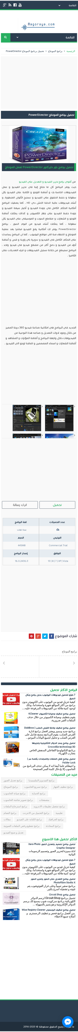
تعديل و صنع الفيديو (13, 832)
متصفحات (44, 800)
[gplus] (4, 5)
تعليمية (59, 813)
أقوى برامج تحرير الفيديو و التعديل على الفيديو (45, 181)
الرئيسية (70, 51)
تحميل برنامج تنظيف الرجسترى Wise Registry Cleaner (48, 909)
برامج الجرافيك (56, 819)
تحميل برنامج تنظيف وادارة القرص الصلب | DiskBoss (49, 727)
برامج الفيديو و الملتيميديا (42, 780)
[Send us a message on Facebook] (67, 1021)
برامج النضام (10, 813)
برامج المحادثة (53, 826)
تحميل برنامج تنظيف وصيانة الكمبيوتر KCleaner (52, 713)
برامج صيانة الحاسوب (15, 793)
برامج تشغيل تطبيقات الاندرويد (49, 806)
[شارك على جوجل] (38, 636)
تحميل (57, 505)
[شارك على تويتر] (45, 636)
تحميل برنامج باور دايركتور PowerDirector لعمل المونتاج (39, 167)
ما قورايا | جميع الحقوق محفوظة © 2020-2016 (48, 1026)
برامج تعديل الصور (13, 780)
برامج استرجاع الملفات (15, 806)
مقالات (7, 819)
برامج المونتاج (55, 51)
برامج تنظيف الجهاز (63, 786)
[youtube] (20, 5)
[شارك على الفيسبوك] (51, 636)
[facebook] (14, 5)
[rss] (10, 5)
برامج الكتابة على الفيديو (29, 819)
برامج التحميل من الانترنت (36, 813)
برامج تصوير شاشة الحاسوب (18, 800)
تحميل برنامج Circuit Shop (62, 894)
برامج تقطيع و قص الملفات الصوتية (22, 826)
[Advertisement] (39, 82)
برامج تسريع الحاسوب (35, 786)
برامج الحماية (38, 793)
